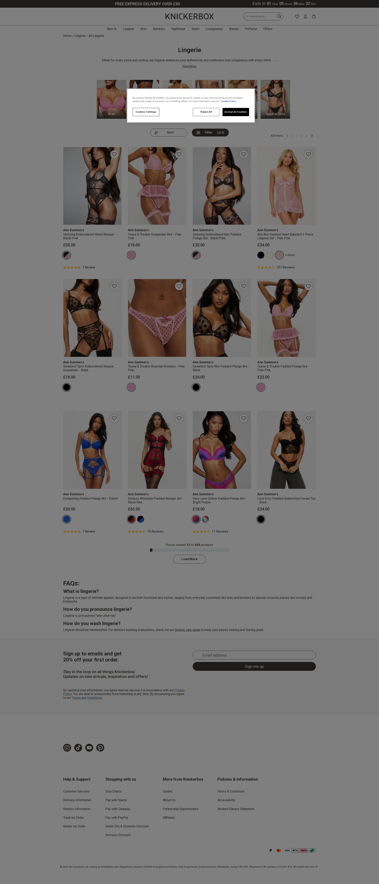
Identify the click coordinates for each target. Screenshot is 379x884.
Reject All (206, 111)
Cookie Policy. (228, 101)
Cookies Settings (146, 111)
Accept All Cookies (236, 111)
